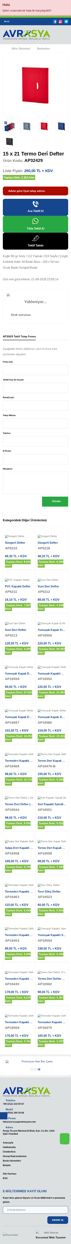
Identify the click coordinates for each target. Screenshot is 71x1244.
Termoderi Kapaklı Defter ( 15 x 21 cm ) (30, 978)
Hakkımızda (9, 1147)
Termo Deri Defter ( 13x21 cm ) (25, 804)
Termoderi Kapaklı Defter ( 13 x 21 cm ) (30, 760)
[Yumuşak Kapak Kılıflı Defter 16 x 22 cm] (52, 623)
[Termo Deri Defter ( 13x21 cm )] (19, 798)
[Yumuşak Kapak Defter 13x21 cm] (19, 667)
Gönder (56, 501)
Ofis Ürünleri (21, 48)
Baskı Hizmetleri (12, 1160)
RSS (5, 1178)
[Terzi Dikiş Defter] (52, 885)
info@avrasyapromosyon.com (19, 1122)
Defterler (43, 48)
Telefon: (7, 433)
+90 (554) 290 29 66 (13, 1112)
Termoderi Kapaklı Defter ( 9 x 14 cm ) (30, 935)
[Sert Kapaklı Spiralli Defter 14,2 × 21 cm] (52, 798)
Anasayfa (8, 1142)
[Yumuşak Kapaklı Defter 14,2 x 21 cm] (52, 667)
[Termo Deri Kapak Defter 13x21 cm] (52, 841)
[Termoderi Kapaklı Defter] (19, 1016)
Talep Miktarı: (9, 415)
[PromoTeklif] (16, 1235)
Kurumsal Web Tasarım (51, 1237)
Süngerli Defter (15, 542)
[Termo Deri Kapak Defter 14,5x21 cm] (52, 754)
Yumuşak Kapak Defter (20, 717)
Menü (6, 21)
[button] (63, 36)
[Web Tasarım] (51, 1232)
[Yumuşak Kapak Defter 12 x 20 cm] (52, 711)
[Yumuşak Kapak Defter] (19, 711)
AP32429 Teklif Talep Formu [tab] (19, 336)
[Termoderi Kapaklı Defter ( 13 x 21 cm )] (19, 754)
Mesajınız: (8, 469)
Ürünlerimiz (9, 1151)
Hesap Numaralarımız (15, 1156)
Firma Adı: (8, 362)
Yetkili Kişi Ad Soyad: (13, 380)
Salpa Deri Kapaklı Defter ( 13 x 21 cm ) (31, 847)
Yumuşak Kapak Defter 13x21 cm (26, 673)
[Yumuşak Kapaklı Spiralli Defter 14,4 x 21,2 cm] (52, 929)
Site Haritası (9, 1173)
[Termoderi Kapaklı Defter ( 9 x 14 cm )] (19, 929)
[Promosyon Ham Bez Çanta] (35, 1061)
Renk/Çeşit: (8, 397)
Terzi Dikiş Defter (49, 891)
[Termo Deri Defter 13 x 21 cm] (52, 972)
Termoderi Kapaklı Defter (21, 1022)
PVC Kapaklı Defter (17, 586)
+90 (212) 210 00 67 (13, 1104)
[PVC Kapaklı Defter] (19, 580)
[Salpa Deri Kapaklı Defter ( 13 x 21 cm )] (19, 841)
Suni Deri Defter (48, 586)
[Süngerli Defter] (19, 536)
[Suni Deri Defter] (52, 580)
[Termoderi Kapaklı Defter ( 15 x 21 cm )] (19, 972)
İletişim (7, 1165)
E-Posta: (7, 451)
